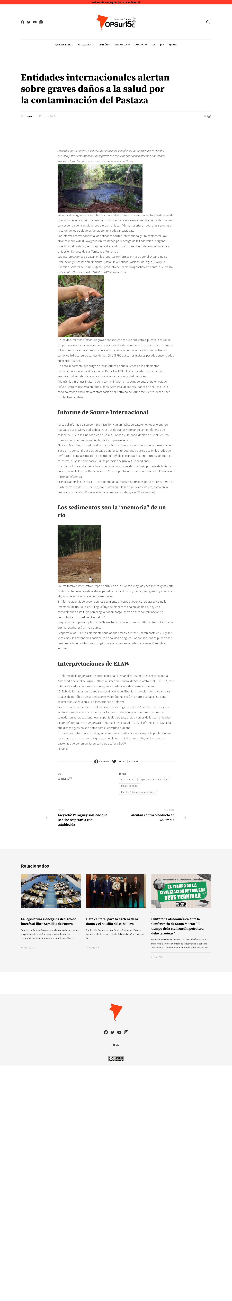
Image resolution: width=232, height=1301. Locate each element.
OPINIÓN (103, 44)
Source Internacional (126, 236)
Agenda (173, 44)
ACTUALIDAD (84, 44)
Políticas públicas (129, 785)
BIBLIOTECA (121, 44)
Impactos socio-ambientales (154, 779)
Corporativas (127, 779)
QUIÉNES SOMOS (64, 44)
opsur (30, 116)
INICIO (116, 1044)
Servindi (63, 749)
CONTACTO (141, 44)
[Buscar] (208, 22)
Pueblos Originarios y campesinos (137, 792)
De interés (65, 778)
